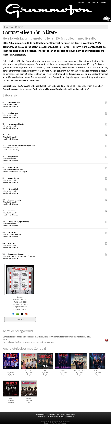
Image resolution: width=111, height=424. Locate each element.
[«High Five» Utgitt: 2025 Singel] (63, 352)
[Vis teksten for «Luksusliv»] (106, 211)
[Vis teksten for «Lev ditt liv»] (106, 233)
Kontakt (95, 2)
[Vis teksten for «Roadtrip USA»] (106, 113)
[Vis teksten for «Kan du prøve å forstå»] (106, 124)
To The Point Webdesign (58, 423)
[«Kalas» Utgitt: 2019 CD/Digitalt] (11, 379)
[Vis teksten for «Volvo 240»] (106, 243)
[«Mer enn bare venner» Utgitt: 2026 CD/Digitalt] (11, 352)
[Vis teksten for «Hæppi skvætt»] (106, 157)
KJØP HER (20, 319)
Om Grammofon (84, 2)
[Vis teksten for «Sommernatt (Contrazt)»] (106, 254)
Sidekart (103, 2)
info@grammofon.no (66, 417)
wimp (22, 314)
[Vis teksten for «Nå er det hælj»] (106, 189)
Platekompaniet (26, 314)
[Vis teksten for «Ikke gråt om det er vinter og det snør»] (106, 146)
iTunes (13, 314)
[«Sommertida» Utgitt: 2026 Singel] (29, 352)
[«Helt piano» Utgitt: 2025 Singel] (97, 352)
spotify (17, 314)
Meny (105, 19)
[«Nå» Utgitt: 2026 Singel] (45, 352)
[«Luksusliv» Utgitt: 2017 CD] (29, 379)
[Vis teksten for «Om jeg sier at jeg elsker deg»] (106, 222)
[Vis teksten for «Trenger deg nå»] (106, 178)
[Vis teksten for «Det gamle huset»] (106, 103)
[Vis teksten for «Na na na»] (106, 135)
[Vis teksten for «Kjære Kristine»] (106, 168)
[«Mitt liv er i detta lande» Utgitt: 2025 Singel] (79, 352)
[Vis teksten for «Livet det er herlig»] (106, 200)
